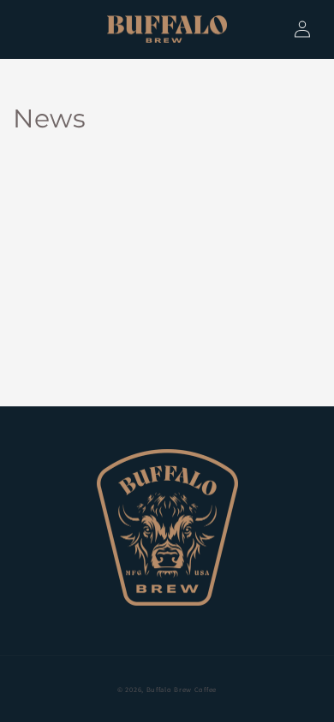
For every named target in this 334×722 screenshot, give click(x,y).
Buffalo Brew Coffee (181, 689)
